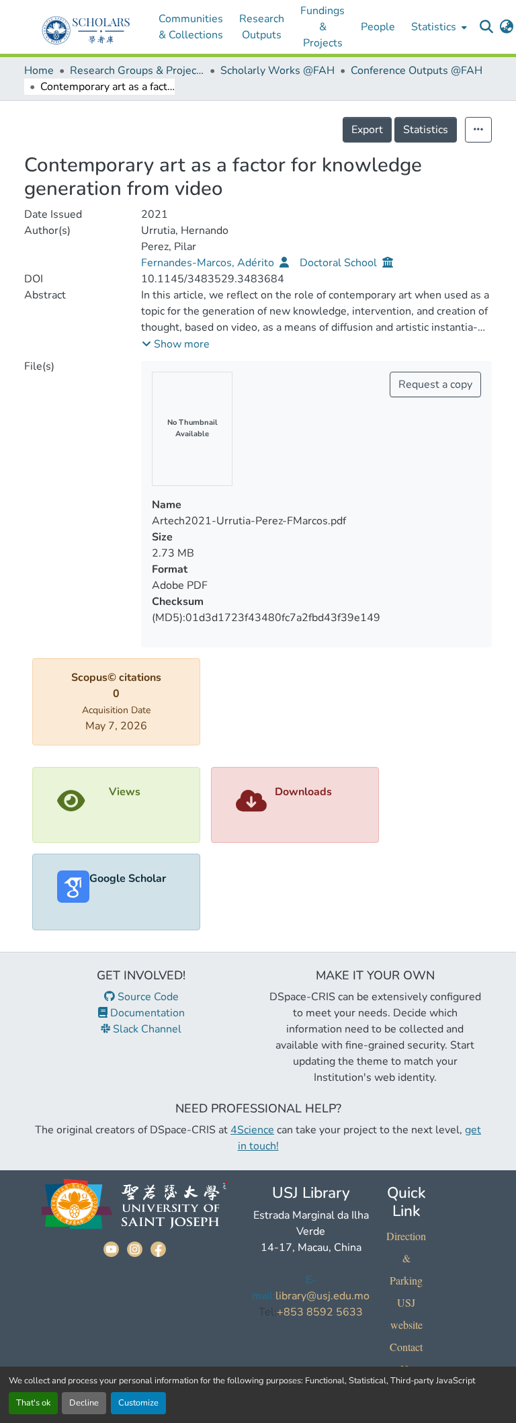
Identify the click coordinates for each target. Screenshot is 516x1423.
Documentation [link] (146, 1013)
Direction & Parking (406, 1258)
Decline (84, 1403)
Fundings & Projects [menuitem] (322, 26)
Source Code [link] (147, 996)
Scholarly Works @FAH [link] (277, 70)
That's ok (33, 1403)
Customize (138, 1403)
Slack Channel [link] (145, 1029)
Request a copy (435, 384)
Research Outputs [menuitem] (261, 26)
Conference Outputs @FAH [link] (416, 70)
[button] (486, 27)
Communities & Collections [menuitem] (191, 26)
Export (367, 129)
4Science (252, 1130)
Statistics (425, 129)
